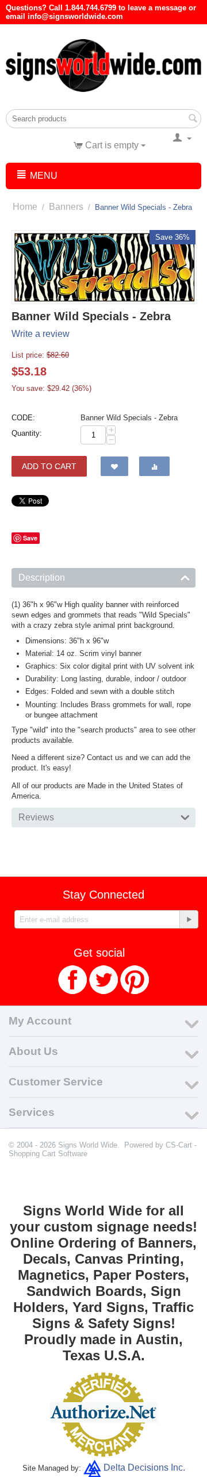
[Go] (188, 919)
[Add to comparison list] (154, 466)
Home (25, 207)
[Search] (192, 119)
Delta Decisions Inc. (144, 1467)
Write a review (41, 334)
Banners (66, 207)
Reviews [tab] (36, 817)
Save (30, 538)
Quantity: (27, 433)
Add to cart (49, 466)
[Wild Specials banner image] (104, 267)
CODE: (23, 417)
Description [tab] (41, 577)
